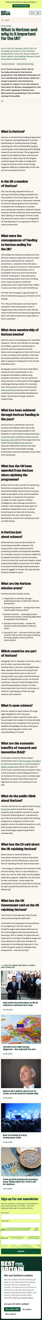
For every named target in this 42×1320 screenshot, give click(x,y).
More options (10, 1314)
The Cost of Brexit (21, 6)
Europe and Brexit (8, 64)
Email (3, 1229)
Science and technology (25, 64)
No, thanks (27, 1309)
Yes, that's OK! (12, 1309)
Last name (5, 1221)
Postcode (4, 1238)
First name (5, 1213)
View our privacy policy (23, 1298)
